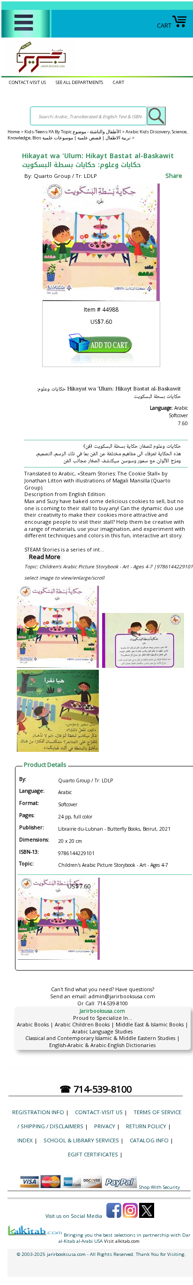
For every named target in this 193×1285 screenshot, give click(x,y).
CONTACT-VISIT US (27, 82)
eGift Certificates (93, 1154)
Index (25, 1140)
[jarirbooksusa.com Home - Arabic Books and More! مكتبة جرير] (38, 72)
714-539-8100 (112, 1003)
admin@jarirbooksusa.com (122, 996)
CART (164, 25)
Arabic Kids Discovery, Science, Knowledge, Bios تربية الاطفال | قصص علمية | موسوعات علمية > (97, 135)
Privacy (104, 1126)
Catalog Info (149, 1140)
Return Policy (146, 1126)
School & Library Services (81, 1140)
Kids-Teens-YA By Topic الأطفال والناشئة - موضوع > (75, 132)
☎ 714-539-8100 (95, 1089)
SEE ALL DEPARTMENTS (79, 82)
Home (13, 132)
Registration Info (38, 1112)
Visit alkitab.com (122, 1241)
